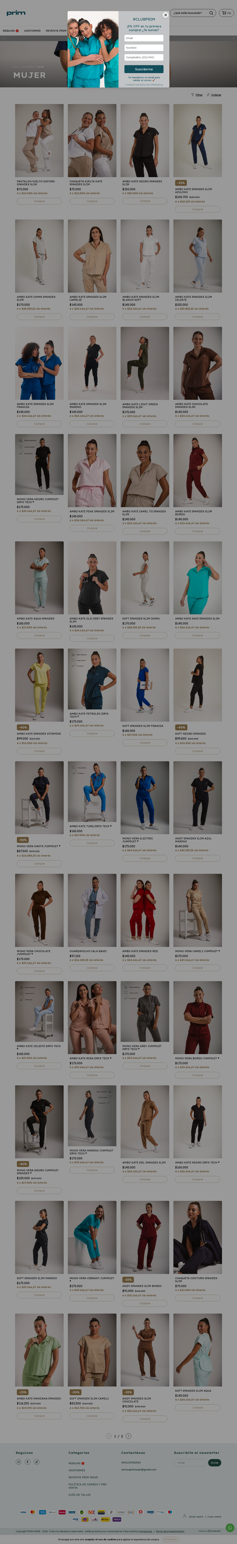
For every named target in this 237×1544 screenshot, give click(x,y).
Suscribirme (144, 69)
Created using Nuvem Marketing (144, 84)
